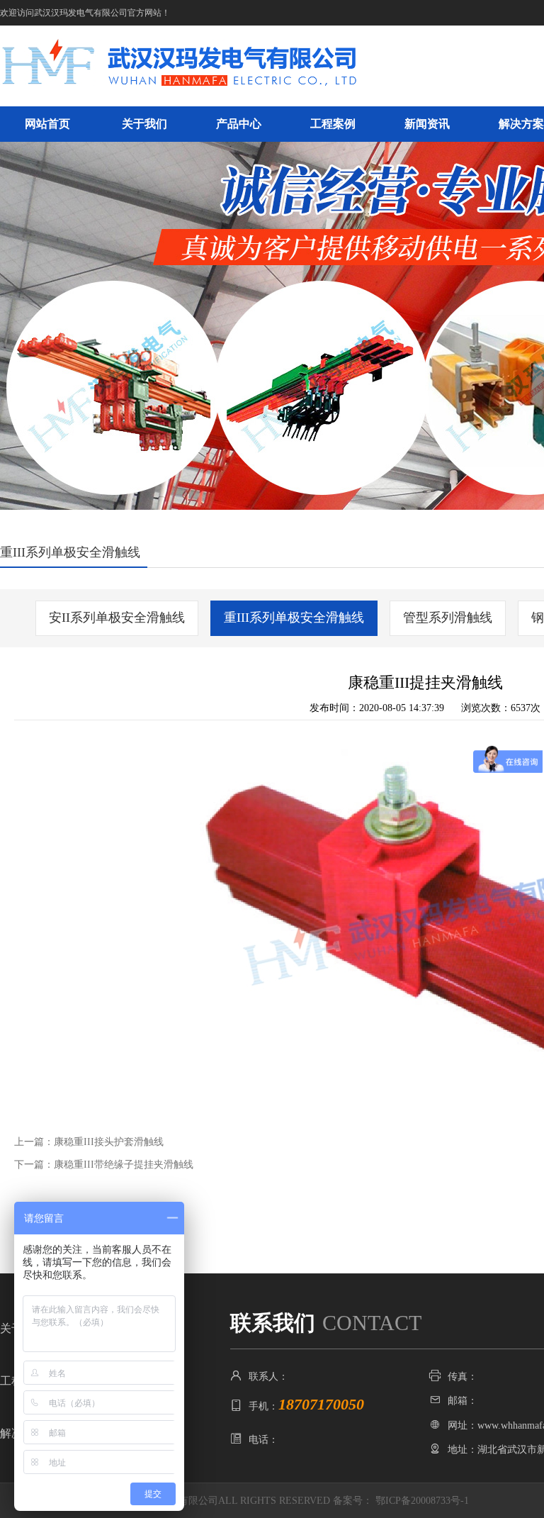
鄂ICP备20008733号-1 (422, 1500)
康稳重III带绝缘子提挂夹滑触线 (123, 1164)
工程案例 (333, 124)
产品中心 (238, 124)
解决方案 (521, 124)
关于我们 (144, 124)
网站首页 (47, 124)
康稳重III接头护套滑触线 (109, 1142)
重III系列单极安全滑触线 (294, 617)
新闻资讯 (427, 124)
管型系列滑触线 (447, 617)
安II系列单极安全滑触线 (117, 617)
